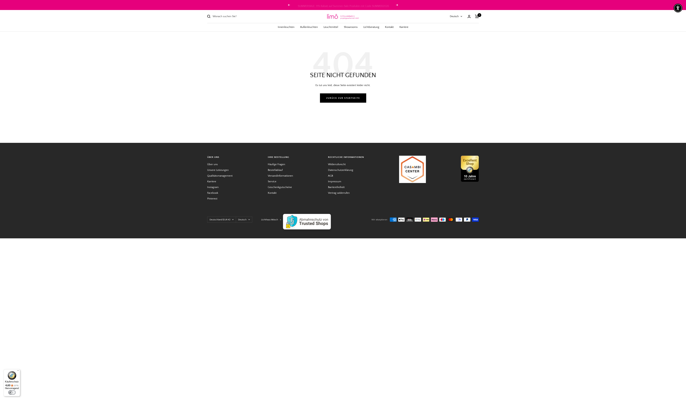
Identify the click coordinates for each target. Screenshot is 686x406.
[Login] (469, 16)
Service (272, 181)
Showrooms (351, 27)
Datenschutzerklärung (340, 170)
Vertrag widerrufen (339, 192)
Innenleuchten (286, 27)
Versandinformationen (280, 175)
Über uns (212, 164)
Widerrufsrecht (337, 164)
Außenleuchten (309, 27)
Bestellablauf (275, 170)
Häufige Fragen (276, 164)
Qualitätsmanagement (220, 175)
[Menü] (18, 371)
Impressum (334, 181)
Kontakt (389, 27)
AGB (330, 175)
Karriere (403, 27)
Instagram (213, 187)
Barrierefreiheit (336, 187)
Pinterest (212, 198)
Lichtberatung (371, 27)
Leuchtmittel (331, 27)
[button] (677, 8)
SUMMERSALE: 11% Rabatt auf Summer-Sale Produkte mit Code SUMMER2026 (343, 4)
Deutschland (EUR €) (220, 219)
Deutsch (454, 16)
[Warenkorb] (477, 16)
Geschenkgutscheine (280, 187)
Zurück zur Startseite (343, 98)
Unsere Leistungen (218, 170)
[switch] (12, 392)
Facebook (212, 192)
